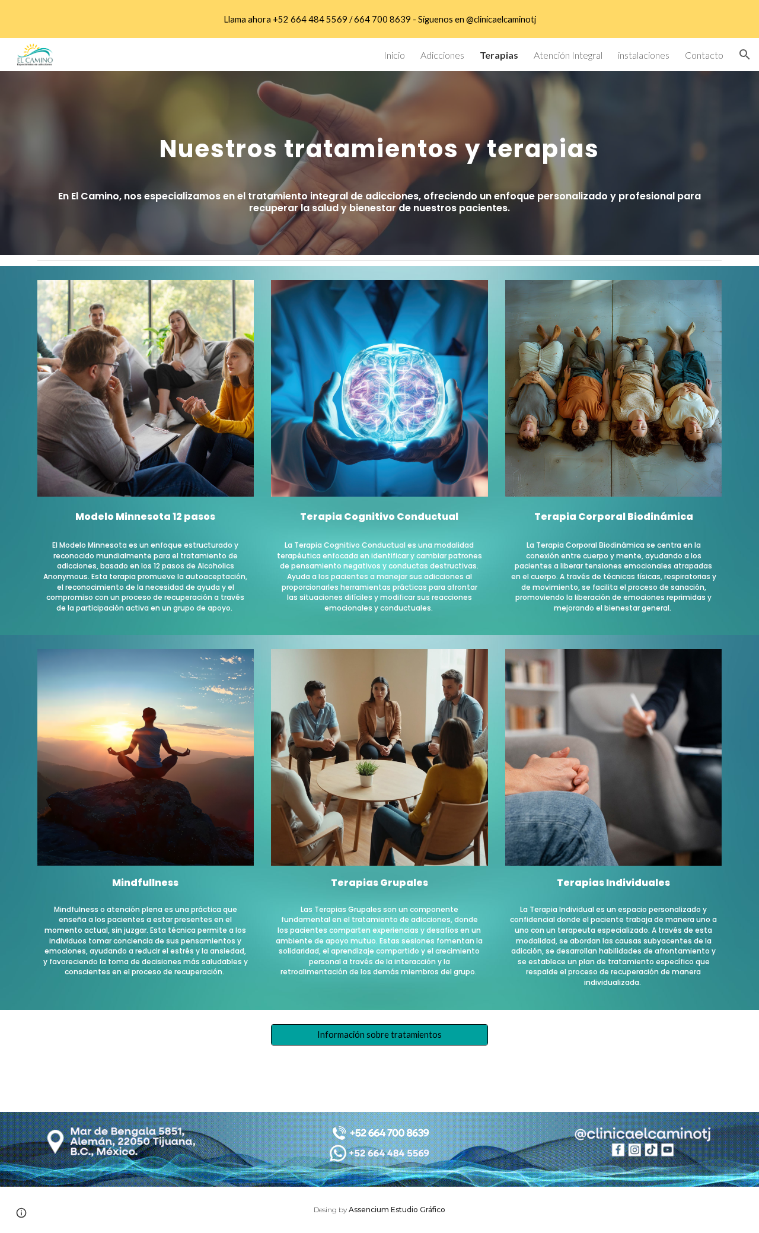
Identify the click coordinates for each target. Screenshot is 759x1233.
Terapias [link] (499, 55)
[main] (379, 143)
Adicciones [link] (442, 55)
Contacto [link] (704, 55)
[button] (745, 54)
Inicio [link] (394, 55)
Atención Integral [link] (568, 55)
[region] (379, 19)
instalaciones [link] (643, 55)
